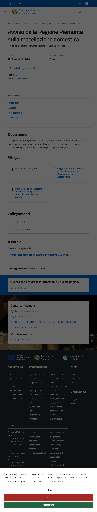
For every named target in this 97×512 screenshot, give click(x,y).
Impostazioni (49, 490)
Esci (48, 497)
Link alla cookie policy (61, 481)
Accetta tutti (48, 504)
